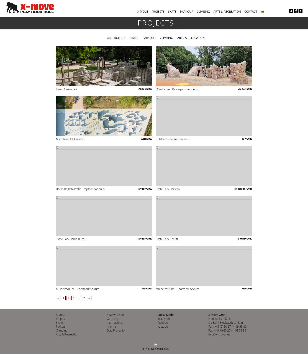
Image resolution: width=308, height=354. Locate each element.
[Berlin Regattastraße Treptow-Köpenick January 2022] (104, 166)
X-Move (142, 12)
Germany (112, 319)
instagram (164, 319)
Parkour (186, 12)
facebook (163, 323)
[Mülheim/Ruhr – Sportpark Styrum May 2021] (104, 266)
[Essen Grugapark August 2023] (104, 66)
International (115, 323)
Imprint (111, 326)
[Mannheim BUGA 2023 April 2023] (104, 116)
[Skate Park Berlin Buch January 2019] (104, 216)
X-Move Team (115, 315)
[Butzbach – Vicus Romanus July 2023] (204, 116)
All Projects (116, 38)
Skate (172, 12)
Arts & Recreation (227, 12)
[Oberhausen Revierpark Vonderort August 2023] (204, 66)
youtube (163, 326)
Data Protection (116, 330)
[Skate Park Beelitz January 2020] (204, 216)
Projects (158, 12)
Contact (250, 12)
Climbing (203, 12)
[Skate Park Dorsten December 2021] (204, 166)
